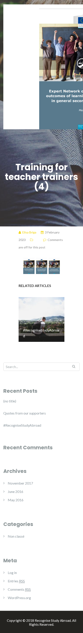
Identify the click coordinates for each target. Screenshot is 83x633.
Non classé (16, 536)
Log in (12, 572)
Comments (19, 589)
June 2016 (15, 491)
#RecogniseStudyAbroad (22, 425)
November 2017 (20, 483)
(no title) (9, 401)
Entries (16, 581)
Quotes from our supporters (24, 413)
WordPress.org (19, 598)
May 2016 (15, 500)
